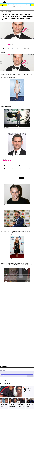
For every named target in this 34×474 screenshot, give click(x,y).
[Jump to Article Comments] (3, 48)
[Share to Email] (27, 48)
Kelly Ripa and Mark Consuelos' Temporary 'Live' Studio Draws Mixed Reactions (16, 168)
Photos (4, 11)
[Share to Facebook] (8, 48)
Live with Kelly (8, 11)
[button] (2, 2)
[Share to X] (14, 48)
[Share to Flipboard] (20, 48)
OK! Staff (13, 43)
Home (2, 11)
